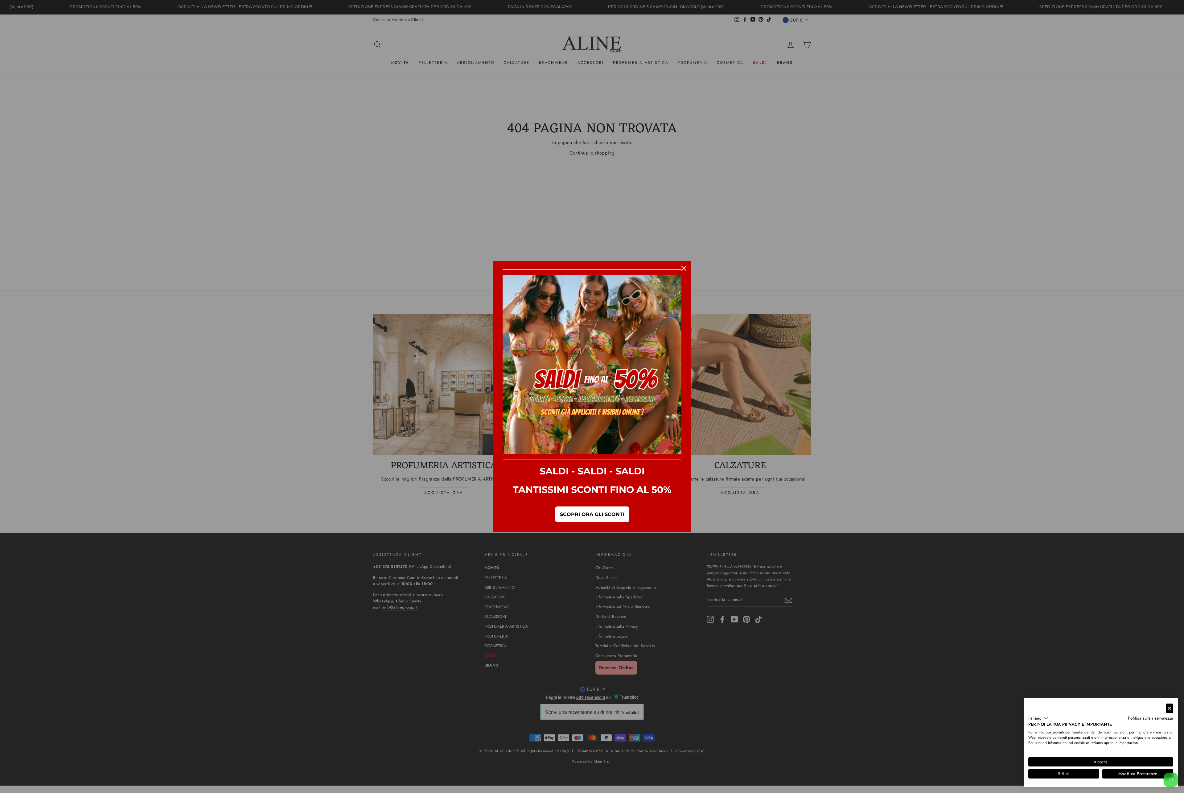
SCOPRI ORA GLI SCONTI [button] (592, 514)
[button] (1038, 718)
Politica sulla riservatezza (1150, 718)
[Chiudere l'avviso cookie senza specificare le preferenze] (1169, 708)
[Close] (683, 268)
